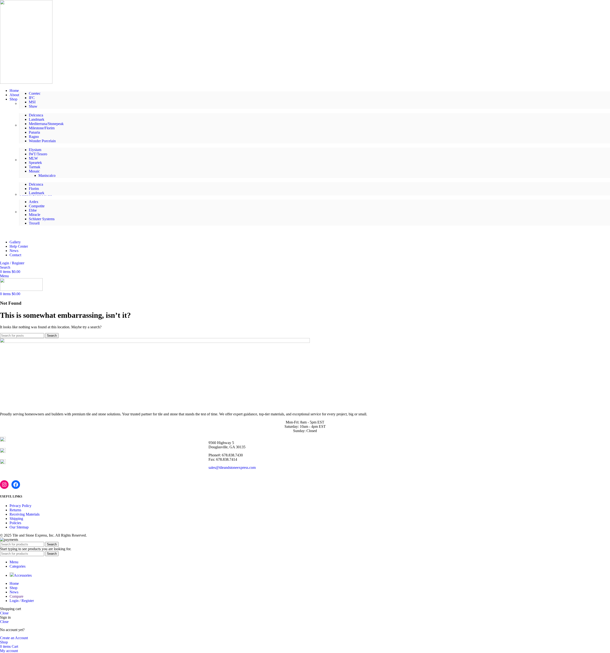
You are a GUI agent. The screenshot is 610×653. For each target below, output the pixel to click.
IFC (32, 98)
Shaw (33, 106)
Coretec (35, 93)
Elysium (35, 150)
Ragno (34, 137)
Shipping (16, 519)
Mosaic (34, 171)
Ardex (33, 202)
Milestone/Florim (42, 128)
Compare (16, 596)
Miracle (34, 215)
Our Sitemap (19, 527)
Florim (34, 189)
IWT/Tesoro (38, 154)
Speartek (35, 163)
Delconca (36, 115)
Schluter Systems (42, 219)
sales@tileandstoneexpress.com (232, 467)
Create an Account (14, 638)
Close (4, 613)
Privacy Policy (20, 506)
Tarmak (34, 167)
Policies (15, 523)
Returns (15, 510)
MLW (33, 158)
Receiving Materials (25, 514)
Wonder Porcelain (42, 141)
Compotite (37, 206)
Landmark (36, 119)
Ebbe (33, 210)
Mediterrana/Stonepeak (46, 124)
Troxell (34, 223)
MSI (32, 102)
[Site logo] (26, 82)
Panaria (34, 132)
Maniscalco (47, 175)
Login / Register (22, 601)
